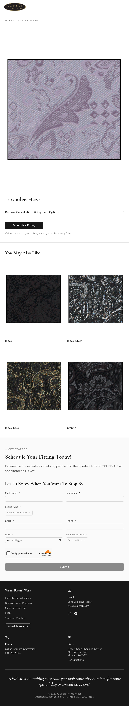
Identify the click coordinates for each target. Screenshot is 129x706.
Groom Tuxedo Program (18, 603)
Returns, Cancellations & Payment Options (32, 212)
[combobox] (19, 512)
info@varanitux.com (78, 606)
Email (9, 520)
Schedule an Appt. (18, 626)
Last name (73, 493)
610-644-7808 (13, 653)
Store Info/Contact (15, 618)
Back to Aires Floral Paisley (23, 20)
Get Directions (76, 660)
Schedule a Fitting (24, 225)
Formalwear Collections (18, 598)
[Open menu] (122, 7)
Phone (71, 520)
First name (12, 493)
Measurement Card (15, 608)
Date (9, 534)
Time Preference (76, 534)
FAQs (8, 613)
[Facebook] (76, 613)
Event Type (12, 507)
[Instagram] (69, 613)
